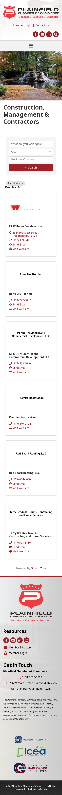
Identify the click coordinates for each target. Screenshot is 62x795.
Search (32, 167)
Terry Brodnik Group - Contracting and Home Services (30, 534)
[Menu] (31, 46)
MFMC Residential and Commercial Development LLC (29, 355)
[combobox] (31, 152)
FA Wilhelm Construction (25, 226)
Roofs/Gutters (14, 183)
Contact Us (42, 25)
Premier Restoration (23, 417)
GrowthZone (38, 568)
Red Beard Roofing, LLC (24, 473)
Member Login (22, 25)
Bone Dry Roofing (20, 294)
